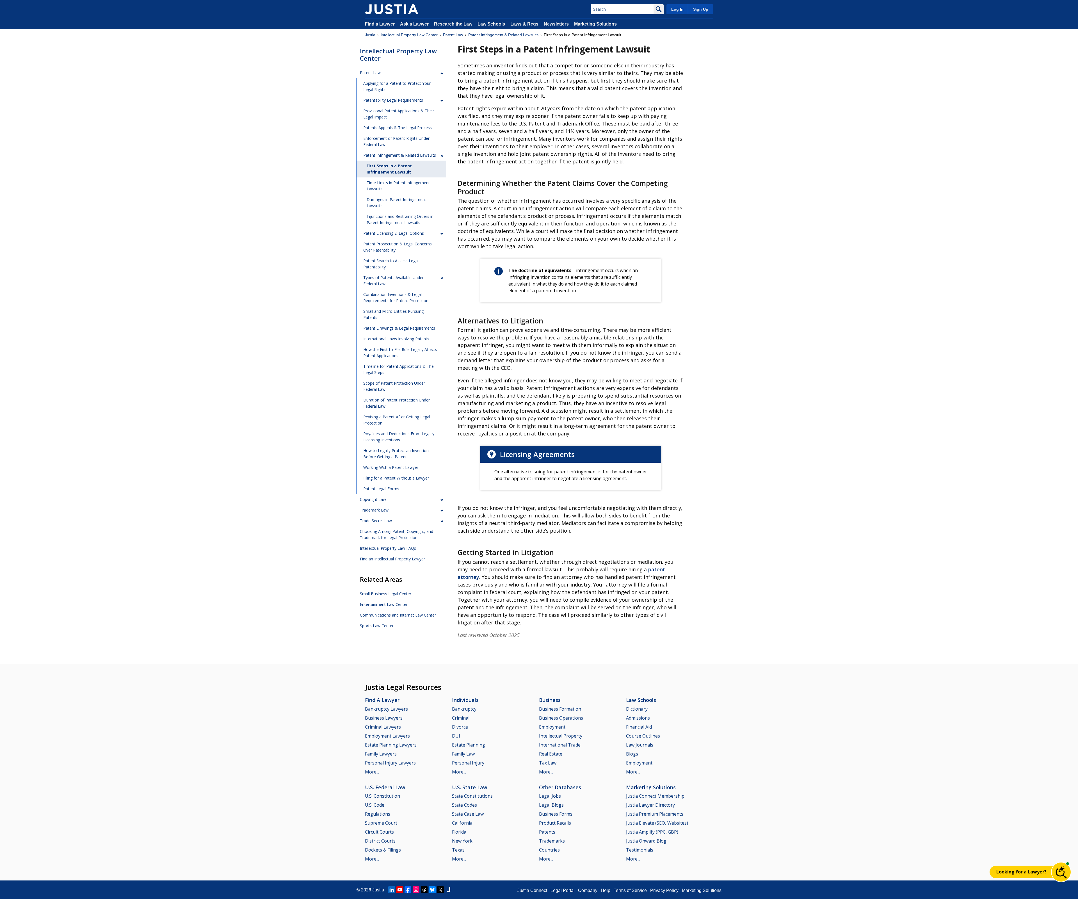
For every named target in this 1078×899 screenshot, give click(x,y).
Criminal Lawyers (383, 727)
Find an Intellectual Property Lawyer (392, 559)
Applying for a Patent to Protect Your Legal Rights (397, 86)
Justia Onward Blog (646, 841)
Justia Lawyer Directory (650, 805)
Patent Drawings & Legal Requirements (399, 328)
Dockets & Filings (383, 850)
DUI (456, 736)
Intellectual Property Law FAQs (388, 548)
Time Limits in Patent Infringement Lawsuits (398, 185)
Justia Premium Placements (654, 814)
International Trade (560, 745)
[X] (440, 889)
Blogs (632, 754)
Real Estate (550, 754)
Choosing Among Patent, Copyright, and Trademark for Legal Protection (396, 534)
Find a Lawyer (380, 24)
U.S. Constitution (382, 796)
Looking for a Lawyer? (1021, 872)
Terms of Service (630, 890)
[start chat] (1061, 872)
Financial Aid (639, 727)
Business (550, 700)
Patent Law (453, 35)
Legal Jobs (550, 796)
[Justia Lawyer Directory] (448, 889)
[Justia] (391, 9)
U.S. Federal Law (385, 787)
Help (605, 890)
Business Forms (555, 814)
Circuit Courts (379, 832)
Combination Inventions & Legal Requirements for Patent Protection (395, 297)
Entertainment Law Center (384, 604)
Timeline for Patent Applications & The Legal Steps (398, 369)
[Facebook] (408, 889)
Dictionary (637, 709)
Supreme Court (381, 823)
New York (462, 841)
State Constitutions (472, 796)
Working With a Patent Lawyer (390, 467)
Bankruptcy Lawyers (386, 709)
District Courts (380, 841)
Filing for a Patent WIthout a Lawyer (396, 478)
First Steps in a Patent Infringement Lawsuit (389, 169)
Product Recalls (555, 823)
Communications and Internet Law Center (398, 615)
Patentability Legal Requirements (393, 100)
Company (587, 890)
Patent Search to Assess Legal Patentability (391, 264)
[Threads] (424, 889)
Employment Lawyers (387, 736)
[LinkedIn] (391, 889)
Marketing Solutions (595, 24)
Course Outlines (643, 736)
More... (372, 772)
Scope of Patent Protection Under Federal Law (394, 386)
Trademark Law (374, 510)
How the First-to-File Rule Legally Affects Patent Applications (400, 352)
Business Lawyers (384, 718)
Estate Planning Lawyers (391, 745)
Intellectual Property (560, 736)
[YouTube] (399, 889)
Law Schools (491, 24)
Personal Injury (468, 763)
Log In (677, 9)
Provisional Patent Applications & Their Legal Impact (398, 114)
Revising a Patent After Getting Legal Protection (396, 420)
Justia (370, 35)
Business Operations (561, 718)
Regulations (377, 814)
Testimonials (639, 850)
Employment (552, 727)
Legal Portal (563, 890)
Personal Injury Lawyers (390, 763)
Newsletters (556, 24)
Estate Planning (468, 745)
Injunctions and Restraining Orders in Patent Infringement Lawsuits (400, 219)
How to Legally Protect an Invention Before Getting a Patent (396, 453)
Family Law (463, 754)
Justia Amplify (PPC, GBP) (652, 832)
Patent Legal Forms (381, 488)
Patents (547, 832)
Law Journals (639, 745)
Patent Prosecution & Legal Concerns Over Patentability (397, 247)
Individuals (465, 700)
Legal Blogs (551, 805)
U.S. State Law (469, 787)
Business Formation (560, 709)
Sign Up (700, 9)
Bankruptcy (464, 709)
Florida (459, 832)
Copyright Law (373, 499)
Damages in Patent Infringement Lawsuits (396, 202)
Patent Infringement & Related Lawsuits (503, 35)
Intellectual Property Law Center (409, 35)
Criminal (460, 718)
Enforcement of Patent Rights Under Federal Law (396, 141)
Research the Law (453, 24)
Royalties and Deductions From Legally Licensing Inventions (398, 436)
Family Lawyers (381, 754)
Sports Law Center (377, 625)
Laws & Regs (524, 24)
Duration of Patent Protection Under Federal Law (396, 403)
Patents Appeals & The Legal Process (397, 127)
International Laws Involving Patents (396, 338)
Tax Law (547, 763)
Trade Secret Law (376, 520)
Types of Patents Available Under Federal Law (393, 280)
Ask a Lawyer (415, 24)
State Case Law (468, 814)
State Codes (464, 805)
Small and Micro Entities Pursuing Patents (393, 314)
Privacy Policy (664, 890)
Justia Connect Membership (655, 796)
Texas (458, 850)
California (462, 823)
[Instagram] (416, 889)
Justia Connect (532, 890)
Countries (549, 850)
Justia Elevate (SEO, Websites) (657, 823)
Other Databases (560, 787)
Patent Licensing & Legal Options (393, 233)
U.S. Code (374, 805)
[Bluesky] (432, 889)
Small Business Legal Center (385, 593)
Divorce (460, 727)
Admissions (638, 718)
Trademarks (552, 841)
